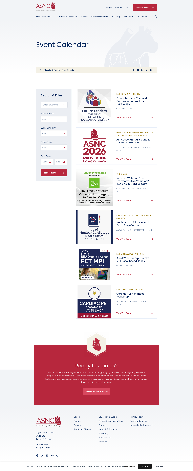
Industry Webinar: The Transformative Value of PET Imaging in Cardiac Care (133, 181)
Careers (84, 16)
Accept (145, 466)
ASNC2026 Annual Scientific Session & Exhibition (133, 141)
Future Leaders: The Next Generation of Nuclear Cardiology (131, 101)
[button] (154, 16)
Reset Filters (49, 173)
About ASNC (143, 16)
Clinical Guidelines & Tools (67, 16)
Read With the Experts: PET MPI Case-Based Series (132, 259)
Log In (109, 7)
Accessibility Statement (141, 425)
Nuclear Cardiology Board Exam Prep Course (132, 224)
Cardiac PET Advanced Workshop (130, 295)
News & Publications (99, 16)
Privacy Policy (136, 417)
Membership (129, 16)
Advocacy (116, 16)
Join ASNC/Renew (143, 7)
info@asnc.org (43, 447)
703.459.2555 (42, 444)
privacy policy (129, 466)
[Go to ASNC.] (40, 70)
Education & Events (44, 16)
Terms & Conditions (139, 421)
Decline (159, 466)
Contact (118, 7)
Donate (77, 425)
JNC (127, 7)
